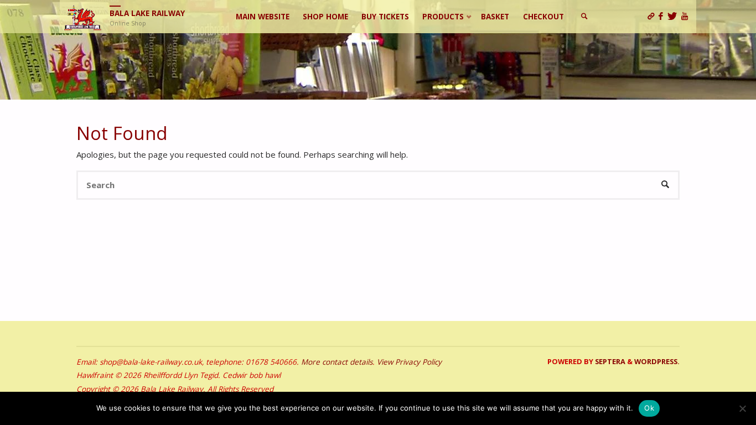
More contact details (336, 362)
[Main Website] (653, 16)
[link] (585, 16)
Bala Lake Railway (147, 13)
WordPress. (657, 361)
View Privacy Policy (409, 362)
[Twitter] (674, 16)
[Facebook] (663, 16)
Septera (609, 361)
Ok (649, 407)
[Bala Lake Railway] (82, 16)
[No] (742, 408)
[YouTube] (686, 16)
